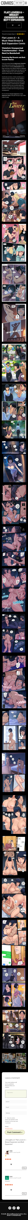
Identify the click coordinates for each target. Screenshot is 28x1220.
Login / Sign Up (18, 2)
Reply (24, 1168)
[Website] (16, 1113)
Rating (7, 1126)
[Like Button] (13, 25)
